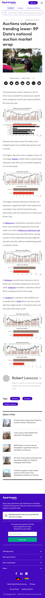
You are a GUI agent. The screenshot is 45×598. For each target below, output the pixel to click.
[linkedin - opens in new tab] (21, 573)
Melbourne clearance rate (29, 230)
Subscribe (22, 539)
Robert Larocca (25, 377)
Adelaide (12, 287)
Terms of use (14, 589)
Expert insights (10, 20)
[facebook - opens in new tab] (16, 573)
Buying (20, 20)
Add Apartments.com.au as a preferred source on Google (23, 515)
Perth (19, 301)
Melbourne (9, 223)
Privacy (32, 584)
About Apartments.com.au (17, 584)
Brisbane (8, 280)
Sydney (15, 159)
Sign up (33, 3)
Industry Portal (27, 589)
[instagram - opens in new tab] (26, 573)
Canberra (9, 297)
